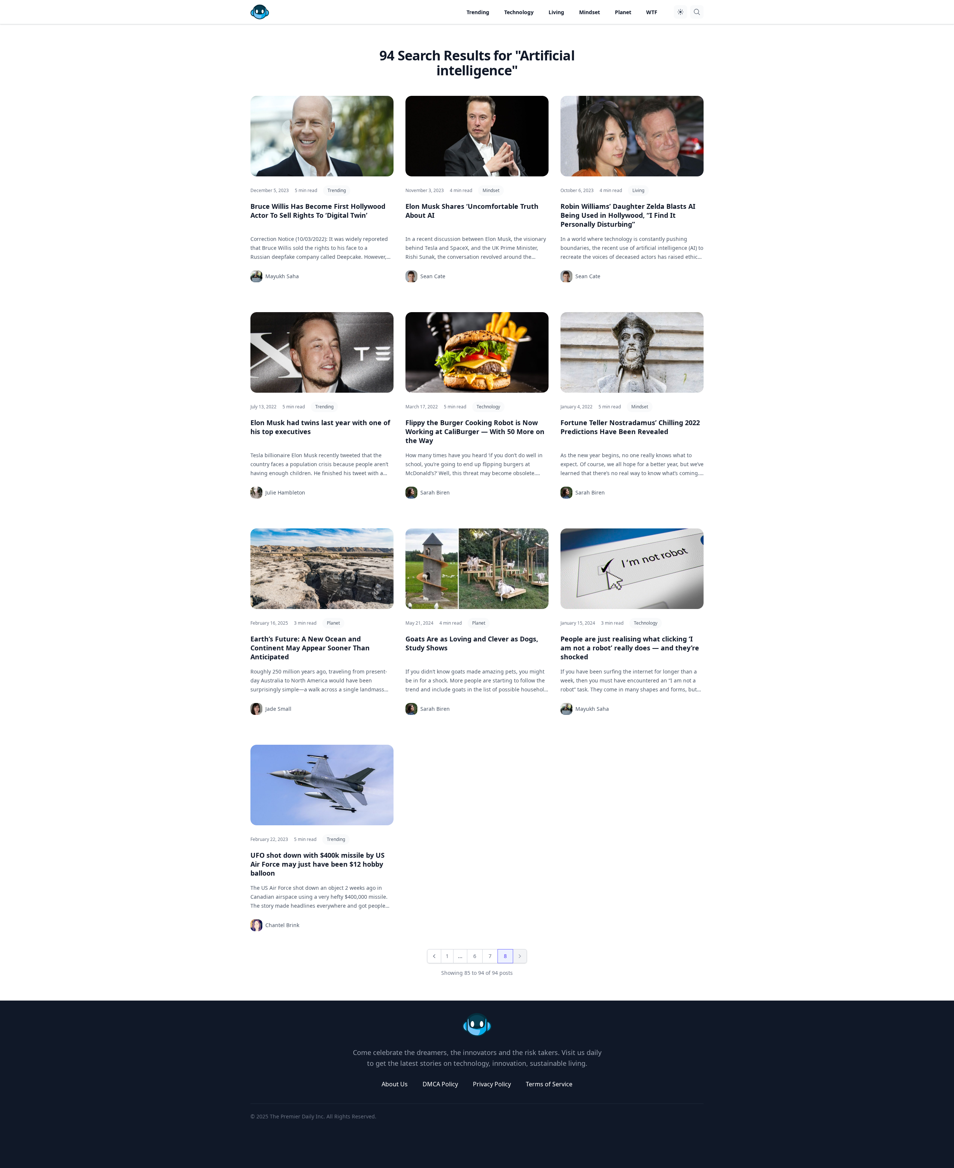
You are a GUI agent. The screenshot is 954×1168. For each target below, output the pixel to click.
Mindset (491, 190)
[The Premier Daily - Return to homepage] (477, 1025)
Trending (337, 190)
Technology (488, 407)
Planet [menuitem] (623, 12)
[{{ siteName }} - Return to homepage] (259, 11)
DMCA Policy (440, 1084)
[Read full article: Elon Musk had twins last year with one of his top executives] (322, 352)
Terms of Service (549, 1084)
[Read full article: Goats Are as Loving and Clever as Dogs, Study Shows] (477, 568)
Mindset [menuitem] (589, 12)
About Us (395, 1084)
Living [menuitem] (556, 12)
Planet (333, 623)
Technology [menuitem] (519, 12)
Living (638, 190)
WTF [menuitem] (651, 12)
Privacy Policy (492, 1084)
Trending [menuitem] (478, 12)
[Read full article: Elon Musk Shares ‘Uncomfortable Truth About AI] (477, 136)
